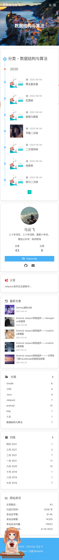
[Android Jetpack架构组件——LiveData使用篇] (9, 347)
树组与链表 (32, 116)
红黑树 (29, 100)
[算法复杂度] (16, 82)
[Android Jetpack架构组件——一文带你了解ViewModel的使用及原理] (9, 359)
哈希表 (29, 165)
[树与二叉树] (16, 180)
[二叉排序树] (16, 147)
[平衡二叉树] (16, 131)
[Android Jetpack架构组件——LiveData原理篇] (9, 334)
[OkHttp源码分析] (9, 309)
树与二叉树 (32, 182)
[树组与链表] (16, 114)
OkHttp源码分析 (24, 307)
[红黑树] (16, 98)
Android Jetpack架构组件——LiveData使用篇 (35, 345)
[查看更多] (52, 377)
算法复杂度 (32, 84)
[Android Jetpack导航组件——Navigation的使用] (9, 322)
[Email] (33, 266)
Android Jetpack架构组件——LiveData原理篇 (35, 332)
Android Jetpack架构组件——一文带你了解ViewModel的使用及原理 (35, 357)
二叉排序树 (32, 149)
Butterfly (38, 551)
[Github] (26, 266)
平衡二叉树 (32, 133)
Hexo (24, 551)
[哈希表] (16, 163)
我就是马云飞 (11, 5)
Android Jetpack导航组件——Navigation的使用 (35, 320)
